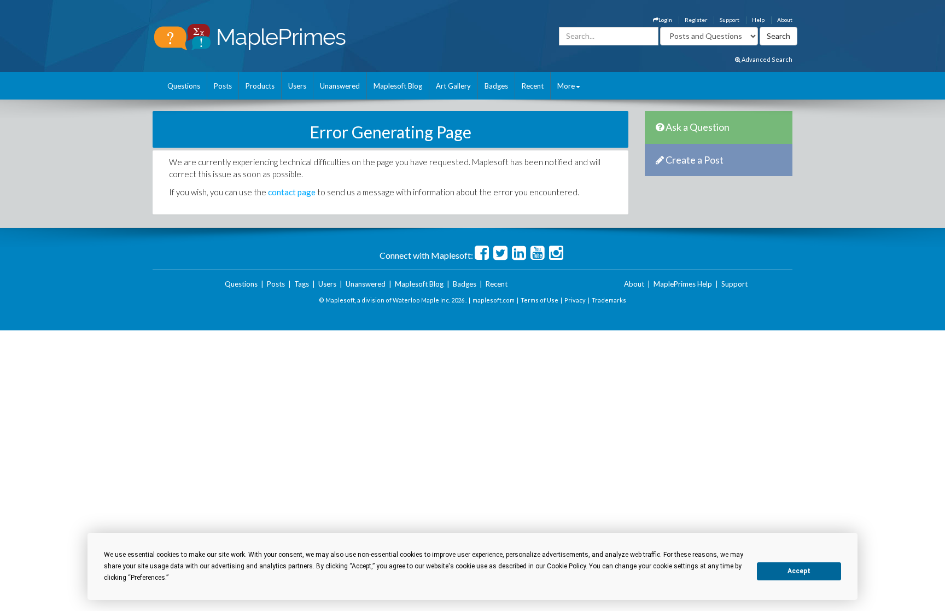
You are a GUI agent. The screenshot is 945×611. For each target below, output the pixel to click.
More (566, 86)
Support (729, 19)
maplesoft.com (493, 300)
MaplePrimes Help (683, 284)
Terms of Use (539, 300)
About (784, 19)
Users (297, 86)
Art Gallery (453, 86)
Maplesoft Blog (398, 86)
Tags (301, 284)
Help (758, 19)
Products (260, 86)
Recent (533, 86)
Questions (183, 86)
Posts (223, 86)
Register (696, 19)
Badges (496, 86)
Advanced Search (766, 59)
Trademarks (609, 300)
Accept (799, 571)
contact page (292, 192)
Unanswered (340, 86)
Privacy (575, 300)
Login (665, 19)
